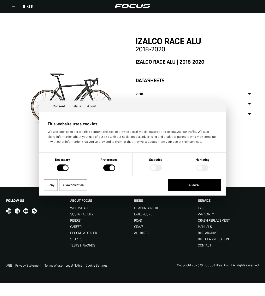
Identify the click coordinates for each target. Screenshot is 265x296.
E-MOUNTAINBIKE (146, 208)
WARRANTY (206, 214)
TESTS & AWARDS (82, 245)
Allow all (194, 185)
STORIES (76, 239)
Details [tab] (76, 106)
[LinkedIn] (17, 211)
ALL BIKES (141, 233)
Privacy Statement (28, 265)
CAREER (76, 227)
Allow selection (73, 185)
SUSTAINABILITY (81, 214)
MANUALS (205, 227)
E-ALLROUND (143, 214)
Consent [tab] (59, 106)
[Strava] (34, 211)
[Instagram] (8, 211)
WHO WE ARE (79, 208)
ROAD (138, 220)
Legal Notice (74, 265)
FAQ (201, 208)
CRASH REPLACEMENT (214, 220)
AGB (9, 265)
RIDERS (75, 220)
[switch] (109, 168)
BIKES (28, 6)
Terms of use (54, 265)
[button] (13, 6)
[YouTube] (25, 211)
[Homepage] (132, 6)
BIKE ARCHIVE (208, 233)
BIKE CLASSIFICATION (213, 239)
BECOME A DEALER (83, 233)
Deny (50, 185)
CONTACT (204, 245)
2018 (139, 94)
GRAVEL (139, 227)
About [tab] (91, 106)
